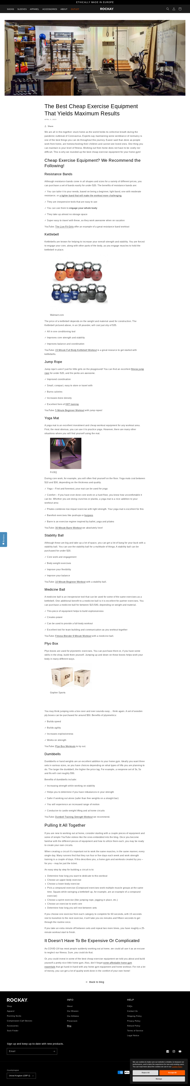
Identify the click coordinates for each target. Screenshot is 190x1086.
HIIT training (72, 404)
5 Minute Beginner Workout (69, 410)
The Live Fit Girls (64, 226)
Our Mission (73, 1011)
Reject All (145, 1073)
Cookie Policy (177, 1067)
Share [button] (50, 126)
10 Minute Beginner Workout (70, 582)
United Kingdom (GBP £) (19, 1076)
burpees (88, 515)
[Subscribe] (54, 1051)
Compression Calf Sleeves (19, 1021)
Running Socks (14, 1016)
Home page (17, 1000)
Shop (9, 1006)
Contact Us (132, 1011)
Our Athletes (73, 1016)
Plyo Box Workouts (65, 746)
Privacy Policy (133, 1021)
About (70, 1006)
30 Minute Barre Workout (68, 528)
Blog (69, 1026)
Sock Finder (12, 1030)
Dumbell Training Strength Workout (74, 817)
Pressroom (72, 1021)
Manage (159, 1079)
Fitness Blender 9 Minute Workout (73, 636)
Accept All (172, 1073)
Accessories (12, 1026)
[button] (168, 9)
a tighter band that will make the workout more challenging (91, 195)
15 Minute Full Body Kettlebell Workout (76, 350)
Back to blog (96, 982)
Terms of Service (135, 1030)
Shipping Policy (134, 1016)
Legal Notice (133, 1035)
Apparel (10, 1011)
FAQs (129, 1006)
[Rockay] (107, 9)
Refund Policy (133, 1026)
